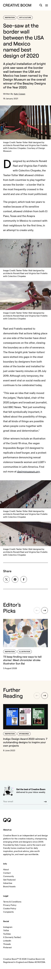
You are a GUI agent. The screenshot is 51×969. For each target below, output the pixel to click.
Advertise (7, 883)
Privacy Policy (9, 905)
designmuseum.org (28, 471)
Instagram (7, 927)
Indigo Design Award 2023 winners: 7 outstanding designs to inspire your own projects (25, 742)
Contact (7, 873)
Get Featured (9, 879)
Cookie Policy (9, 908)
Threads (7, 944)
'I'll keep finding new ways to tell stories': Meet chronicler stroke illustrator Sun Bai (22, 660)
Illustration (24, 652)
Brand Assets (9, 886)
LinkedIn (7, 940)
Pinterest (7, 947)
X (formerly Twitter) (12, 937)
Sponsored (24, 734)
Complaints (8, 912)
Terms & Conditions (12, 901)
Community (8, 876)
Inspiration (10, 18)
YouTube (7, 934)
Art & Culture (25, 18)
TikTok (6, 930)
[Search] (40, 5)
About (6, 869)
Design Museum (14, 79)
